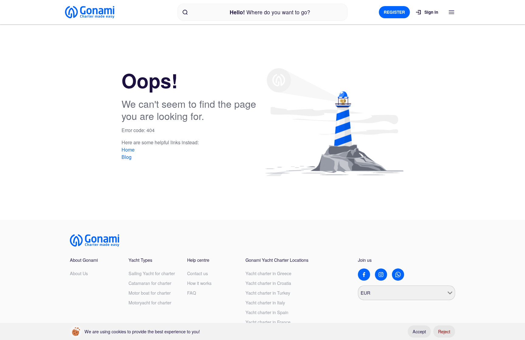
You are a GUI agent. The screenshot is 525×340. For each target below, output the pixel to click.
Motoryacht (150, 302)
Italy (265, 302)
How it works (199, 283)
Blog (127, 156)
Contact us (197, 273)
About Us (79, 273)
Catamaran (150, 283)
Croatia (268, 283)
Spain (266, 312)
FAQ (191, 292)
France (267, 322)
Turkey (267, 292)
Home (128, 149)
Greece (268, 273)
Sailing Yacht (152, 273)
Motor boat (150, 292)
